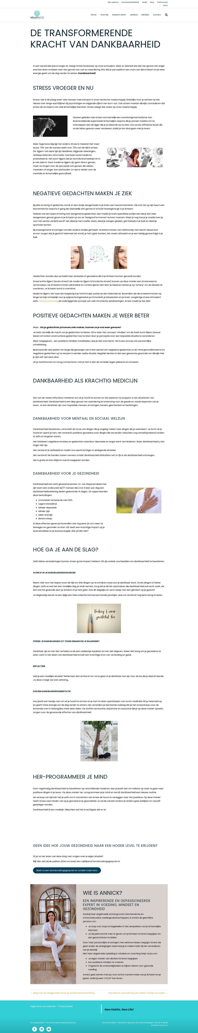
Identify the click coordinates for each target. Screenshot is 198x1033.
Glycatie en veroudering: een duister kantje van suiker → (138, 993)
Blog (152, 2)
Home (93, 14)
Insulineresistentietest (130, 2)
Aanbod (134, 14)
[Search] (165, 15)
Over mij (104, 14)
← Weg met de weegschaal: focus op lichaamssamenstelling (62, 993)
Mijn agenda (113, 2)
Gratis (144, 2)
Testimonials (162, 2)
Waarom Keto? (119, 14)
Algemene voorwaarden (43, 1006)
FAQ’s (165, 5)
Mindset (145, 14)
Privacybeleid (65, 1006)
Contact (157, 14)
